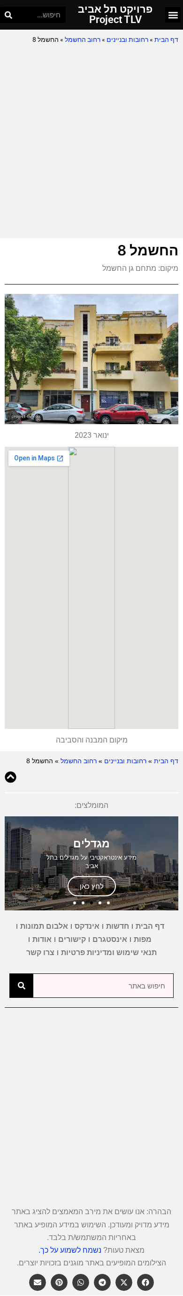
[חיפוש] (8, 15)
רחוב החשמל (82, 39)
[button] (173, 15)
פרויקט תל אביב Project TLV (115, 14)
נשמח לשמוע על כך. (69, 1250)
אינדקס (87, 926)
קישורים (72, 939)
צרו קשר (40, 952)
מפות (143, 939)
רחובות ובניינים (127, 39)
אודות (42, 939)
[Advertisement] (91, 142)
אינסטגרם (109, 939)
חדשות (117, 926)
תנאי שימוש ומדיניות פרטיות (109, 952)
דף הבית (166, 39)
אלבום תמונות (44, 926)
